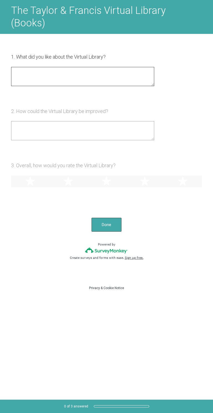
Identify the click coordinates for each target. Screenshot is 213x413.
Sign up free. (134, 258)
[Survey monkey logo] (106, 250)
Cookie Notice (113, 288)
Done (106, 224)
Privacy (94, 288)
